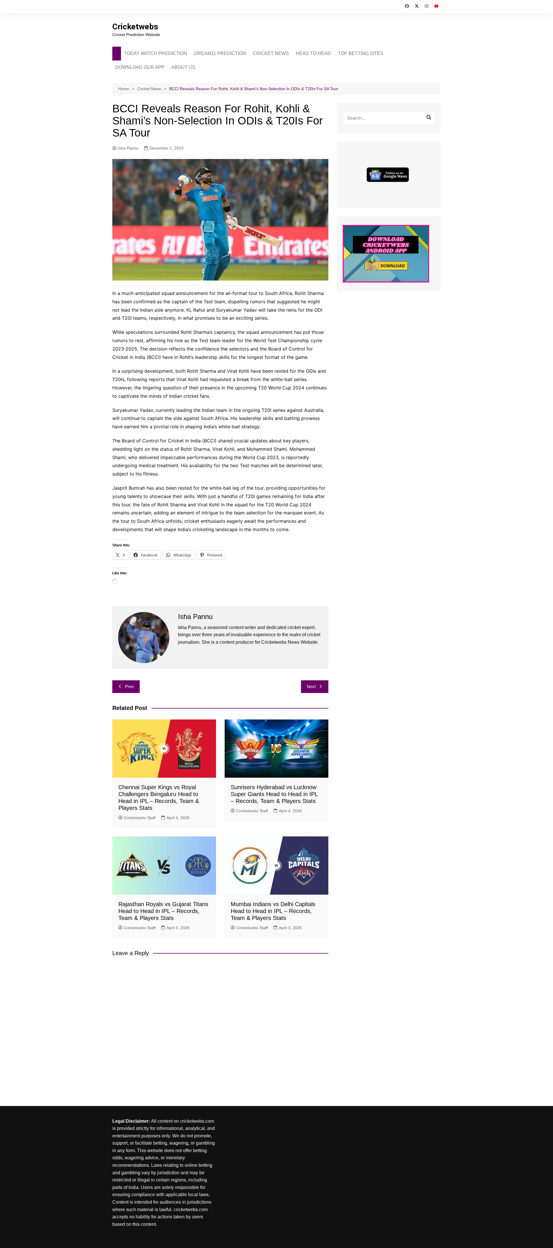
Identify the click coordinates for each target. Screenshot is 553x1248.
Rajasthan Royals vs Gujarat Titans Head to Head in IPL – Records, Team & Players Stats (163, 911)
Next (311, 686)
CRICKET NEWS (271, 53)
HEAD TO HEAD (313, 53)
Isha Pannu (128, 148)
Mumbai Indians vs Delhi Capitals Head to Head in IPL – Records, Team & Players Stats (273, 911)
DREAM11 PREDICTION (220, 53)
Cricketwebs (135, 26)
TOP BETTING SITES (360, 53)
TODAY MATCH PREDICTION (155, 53)
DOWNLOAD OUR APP (139, 67)
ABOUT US (183, 67)
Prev (129, 686)
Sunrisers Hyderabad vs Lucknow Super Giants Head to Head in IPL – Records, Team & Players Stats (274, 794)
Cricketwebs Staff (140, 817)
